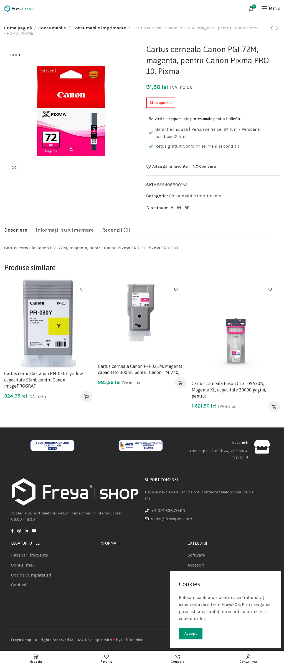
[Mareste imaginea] (14, 167)
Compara (207, 166)
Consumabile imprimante (99, 27)
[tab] (16, 230)
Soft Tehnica (132, 639)
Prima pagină (18, 27)
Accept (190, 633)
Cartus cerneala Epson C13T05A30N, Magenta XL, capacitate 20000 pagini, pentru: (229, 389)
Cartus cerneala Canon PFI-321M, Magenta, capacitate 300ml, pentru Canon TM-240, (140, 369)
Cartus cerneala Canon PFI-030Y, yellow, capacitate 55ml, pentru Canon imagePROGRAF (43, 379)
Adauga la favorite (170, 166)
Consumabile (52, 27)
